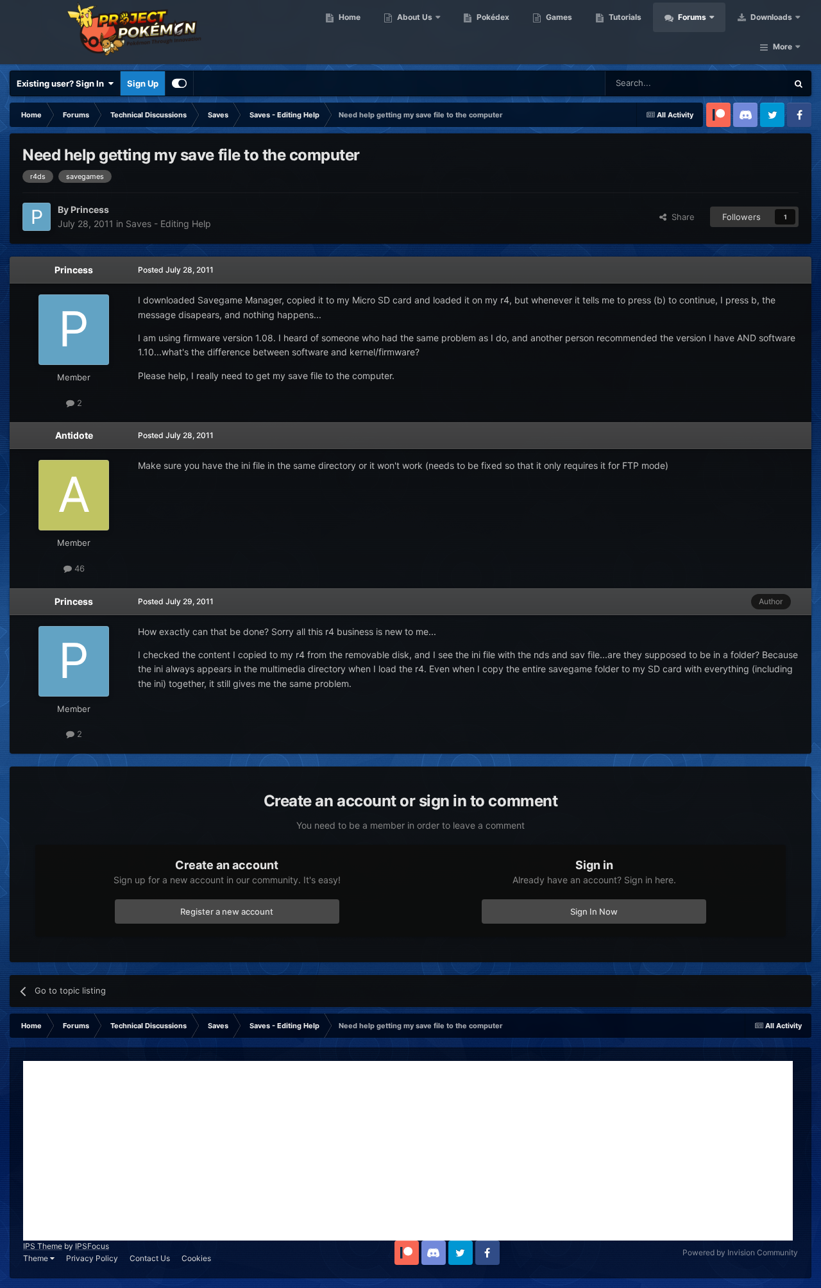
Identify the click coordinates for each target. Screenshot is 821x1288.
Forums (691, 17)
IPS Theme (42, 1246)
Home (348, 17)
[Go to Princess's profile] (36, 217)
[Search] (798, 83)
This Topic (750, 83)
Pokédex (492, 17)
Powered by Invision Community (740, 1252)
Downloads (770, 17)
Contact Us (150, 1258)
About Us (413, 17)
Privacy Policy (92, 1258)
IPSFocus (92, 1246)
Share (680, 217)
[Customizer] (179, 83)
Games (558, 17)
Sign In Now (594, 911)
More (782, 46)
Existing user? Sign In (62, 83)
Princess (74, 269)
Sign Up (142, 83)
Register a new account (226, 911)
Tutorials (624, 17)
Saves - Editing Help (168, 223)
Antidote (74, 435)
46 (78, 568)
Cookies (196, 1258)
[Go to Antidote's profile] (73, 495)
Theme (36, 1258)
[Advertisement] (408, 1151)
